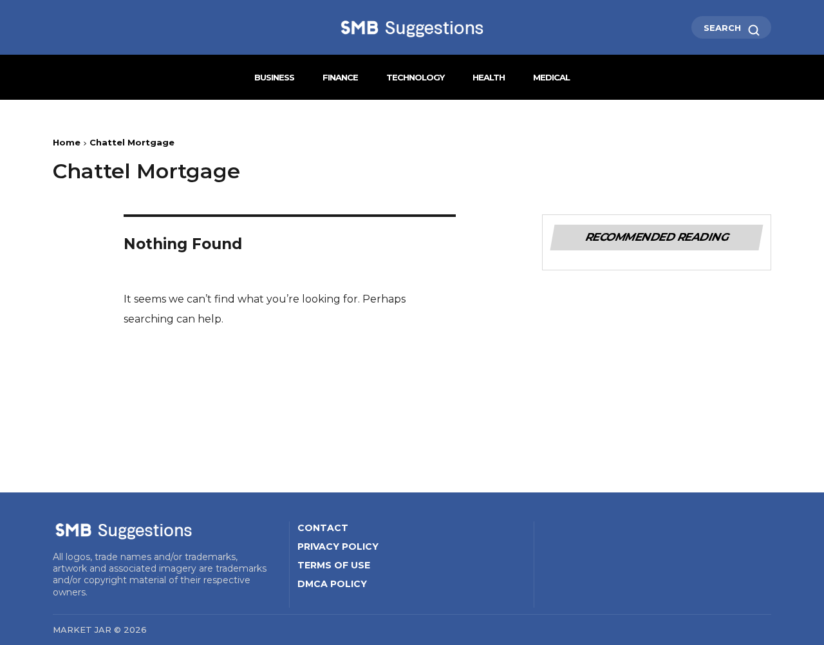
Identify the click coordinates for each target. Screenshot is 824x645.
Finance (340, 77)
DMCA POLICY (332, 584)
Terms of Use (333, 565)
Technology (415, 77)
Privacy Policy (338, 546)
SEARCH (724, 28)
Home (66, 142)
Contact (322, 528)
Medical (551, 77)
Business (274, 77)
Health (489, 77)
